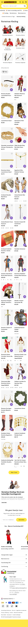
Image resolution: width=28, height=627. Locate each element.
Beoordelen (3, 614)
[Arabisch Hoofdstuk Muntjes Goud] (20, 423)
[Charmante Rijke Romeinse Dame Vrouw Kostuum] (7, 371)
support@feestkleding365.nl (19, 588)
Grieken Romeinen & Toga (8, 16)
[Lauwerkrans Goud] (7, 110)
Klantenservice (22, 13)
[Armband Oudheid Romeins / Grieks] (7, 239)
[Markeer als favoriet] (12, 77)
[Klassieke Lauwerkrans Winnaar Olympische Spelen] (7, 135)
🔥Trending (5, 13)
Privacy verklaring (5, 612)
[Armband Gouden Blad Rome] (7, 185)
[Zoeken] (25, 6)
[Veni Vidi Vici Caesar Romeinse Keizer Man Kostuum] (20, 450)
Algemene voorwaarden (21, 610)
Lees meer (4, 502)
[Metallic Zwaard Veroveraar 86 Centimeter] (20, 290)
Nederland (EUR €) (8, 598)
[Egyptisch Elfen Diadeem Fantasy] (20, 160)
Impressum (9, 614)
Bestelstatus (13, 13)
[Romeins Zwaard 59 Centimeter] (20, 212)
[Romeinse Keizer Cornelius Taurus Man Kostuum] (7, 344)
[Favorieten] (20, 2)
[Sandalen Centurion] (20, 239)
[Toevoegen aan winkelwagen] (11, 89)
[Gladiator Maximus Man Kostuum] (20, 83)
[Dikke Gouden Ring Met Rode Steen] (20, 135)
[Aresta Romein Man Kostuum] (20, 185)
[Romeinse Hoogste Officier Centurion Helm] (7, 290)
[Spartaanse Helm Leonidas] (20, 110)
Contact (11, 612)
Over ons (14, 610)
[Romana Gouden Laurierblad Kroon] (7, 83)
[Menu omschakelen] (2, 2)
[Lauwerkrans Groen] (20, 398)
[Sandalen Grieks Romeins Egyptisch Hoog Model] (7, 423)
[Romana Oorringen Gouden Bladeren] (7, 398)
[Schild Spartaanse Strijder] (20, 317)
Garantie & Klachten (18, 612)
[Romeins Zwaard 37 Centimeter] (7, 317)
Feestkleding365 (8, 617)
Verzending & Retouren (6, 610)
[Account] (23, 2)
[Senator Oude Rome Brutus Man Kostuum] (7, 263)
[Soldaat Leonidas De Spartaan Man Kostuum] (20, 371)
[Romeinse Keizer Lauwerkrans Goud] (7, 160)
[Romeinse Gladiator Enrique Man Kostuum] (20, 263)
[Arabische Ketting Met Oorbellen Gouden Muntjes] (7, 450)
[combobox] (14, 6)
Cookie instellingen (16, 614)
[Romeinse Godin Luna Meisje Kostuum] (20, 344)
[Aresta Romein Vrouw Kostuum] (7, 212)
